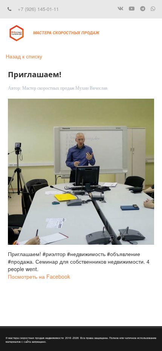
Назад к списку (24, 56)
